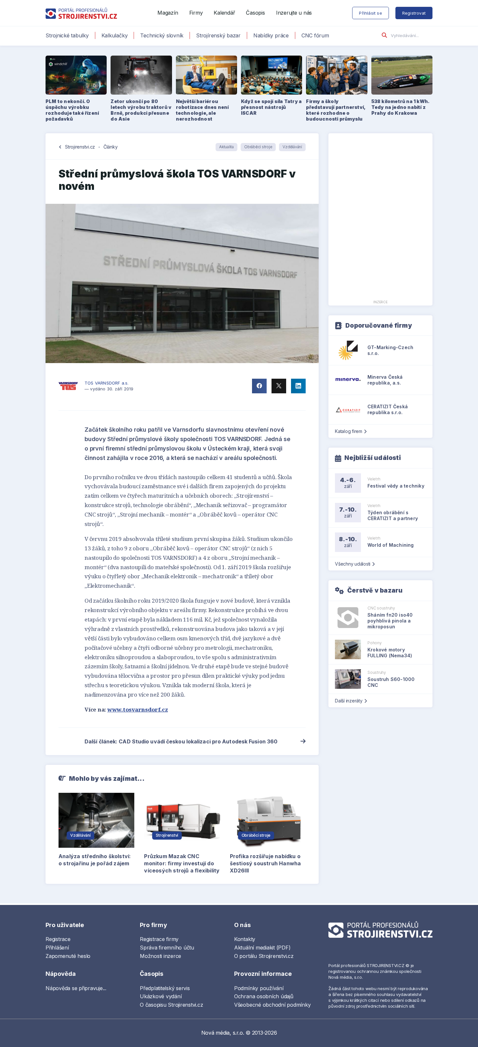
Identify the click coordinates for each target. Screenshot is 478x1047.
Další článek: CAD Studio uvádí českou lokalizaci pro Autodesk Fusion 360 (181, 741)
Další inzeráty (349, 700)
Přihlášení (57, 947)
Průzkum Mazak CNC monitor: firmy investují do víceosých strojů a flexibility (181, 863)
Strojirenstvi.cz (80, 147)
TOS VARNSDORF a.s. (107, 383)
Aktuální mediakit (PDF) (262, 947)
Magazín (167, 12)
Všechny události (352, 564)
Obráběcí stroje (258, 146)
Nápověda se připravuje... (76, 988)
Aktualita (226, 146)
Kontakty (244, 939)
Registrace (58, 939)
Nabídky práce (271, 35)
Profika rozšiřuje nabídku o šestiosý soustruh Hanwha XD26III (265, 863)
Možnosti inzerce (160, 956)
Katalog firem (348, 431)
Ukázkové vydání (160, 996)
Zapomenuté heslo (68, 956)
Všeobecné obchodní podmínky (272, 1004)
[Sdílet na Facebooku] (259, 386)
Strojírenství (167, 835)
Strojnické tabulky (67, 35)
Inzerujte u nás (294, 12)
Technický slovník (161, 35)
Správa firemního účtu (167, 947)
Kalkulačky (114, 35)
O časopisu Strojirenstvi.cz (171, 1004)
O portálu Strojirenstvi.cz (264, 956)
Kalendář (224, 12)
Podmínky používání (259, 988)
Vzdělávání (292, 146)
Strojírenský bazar (218, 35)
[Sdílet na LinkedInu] (298, 386)
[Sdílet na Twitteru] (279, 386)
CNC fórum (315, 35)
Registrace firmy (159, 939)
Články (110, 147)
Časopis (255, 12)
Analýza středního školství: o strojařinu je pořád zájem (95, 860)
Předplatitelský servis (165, 988)
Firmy (196, 12)
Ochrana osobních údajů (263, 996)
